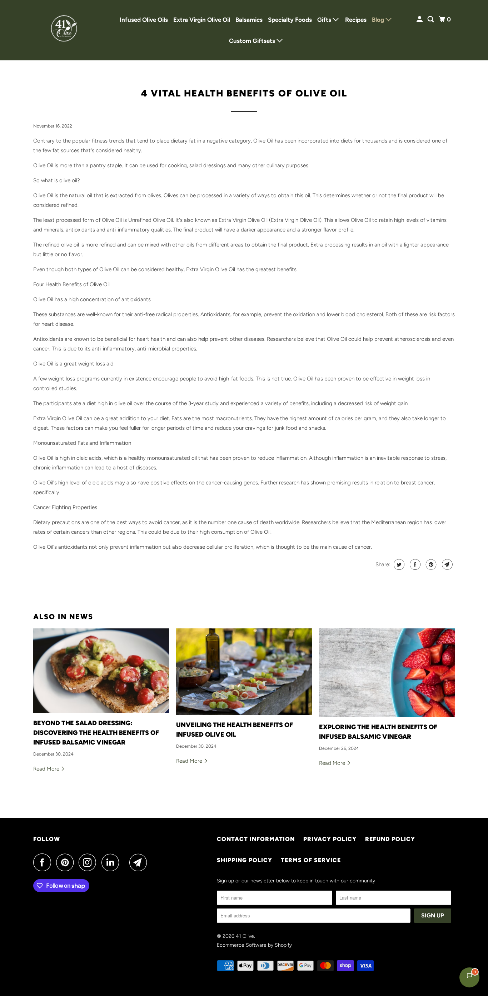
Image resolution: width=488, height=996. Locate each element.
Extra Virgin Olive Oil (201, 19)
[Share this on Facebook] (414, 564)
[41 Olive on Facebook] (44, 862)
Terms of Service (311, 860)
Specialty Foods (290, 19)
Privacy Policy (330, 839)
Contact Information (256, 839)
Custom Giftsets (253, 40)
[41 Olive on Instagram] (89, 862)
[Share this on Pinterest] (430, 564)
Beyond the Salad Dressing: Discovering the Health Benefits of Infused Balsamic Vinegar (96, 732)
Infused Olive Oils (144, 19)
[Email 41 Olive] (140, 862)
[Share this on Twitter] (398, 564)
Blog (378, 19)
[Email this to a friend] (446, 564)
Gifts (325, 19)
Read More (47, 769)
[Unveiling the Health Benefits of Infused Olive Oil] (244, 671)
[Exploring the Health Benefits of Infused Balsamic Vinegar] (387, 672)
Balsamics (249, 19)
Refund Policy (390, 839)
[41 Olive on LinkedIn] (112, 862)
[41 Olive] (65, 30)
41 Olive (245, 936)
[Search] (431, 19)
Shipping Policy (244, 860)
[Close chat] (464, 821)
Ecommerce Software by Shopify (254, 945)
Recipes (356, 19)
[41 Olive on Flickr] (126, 862)
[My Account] (420, 19)
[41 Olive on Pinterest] (66, 862)
